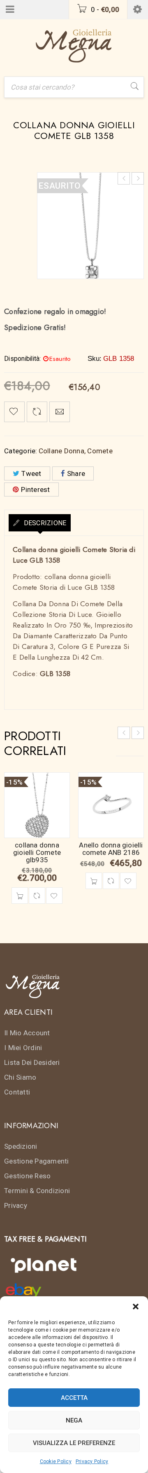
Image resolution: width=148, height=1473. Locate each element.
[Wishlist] (14, 412)
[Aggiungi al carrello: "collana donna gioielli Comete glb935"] (20, 895)
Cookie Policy (56, 1461)
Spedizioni (20, 1146)
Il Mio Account (27, 1033)
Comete (100, 451)
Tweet (31, 473)
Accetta (74, 1397)
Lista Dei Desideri (32, 1062)
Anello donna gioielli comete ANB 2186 (111, 849)
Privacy (15, 1205)
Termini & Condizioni (37, 1191)
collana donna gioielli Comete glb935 (37, 852)
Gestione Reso (27, 1176)
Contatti (17, 1092)
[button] (136, 1306)
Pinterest (35, 489)
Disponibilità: (22, 358)
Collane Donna (61, 451)
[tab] (40, 522)
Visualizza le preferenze (74, 1443)
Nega (74, 1420)
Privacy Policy (92, 1461)
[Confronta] (37, 895)
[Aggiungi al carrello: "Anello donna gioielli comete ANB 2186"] (94, 881)
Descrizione (44, 523)
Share (76, 473)
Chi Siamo (20, 1077)
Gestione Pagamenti (36, 1161)
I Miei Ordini (23, 1048)
